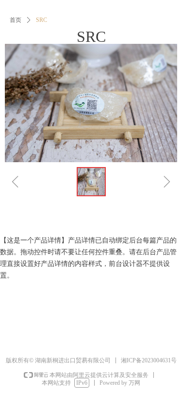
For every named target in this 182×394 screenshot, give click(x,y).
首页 (15, 20)
